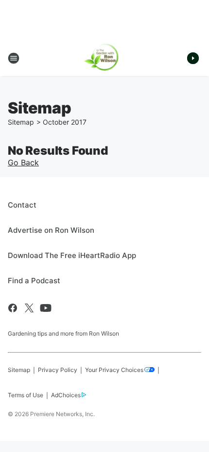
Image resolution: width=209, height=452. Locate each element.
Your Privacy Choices (114, 369)
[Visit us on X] (29, 308)
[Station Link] (105, 58)
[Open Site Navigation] (13, 58)
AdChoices (66, 395)
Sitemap (21, 122)
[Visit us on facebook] (12, 308)
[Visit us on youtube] (46, 308)
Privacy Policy (57, 369)
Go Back (23, 162)
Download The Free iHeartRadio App (72, 255)
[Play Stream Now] (193, 58)
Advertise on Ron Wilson (51, 230)
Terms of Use (25, 395)
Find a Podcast (34, 280)
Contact (22, 205)
